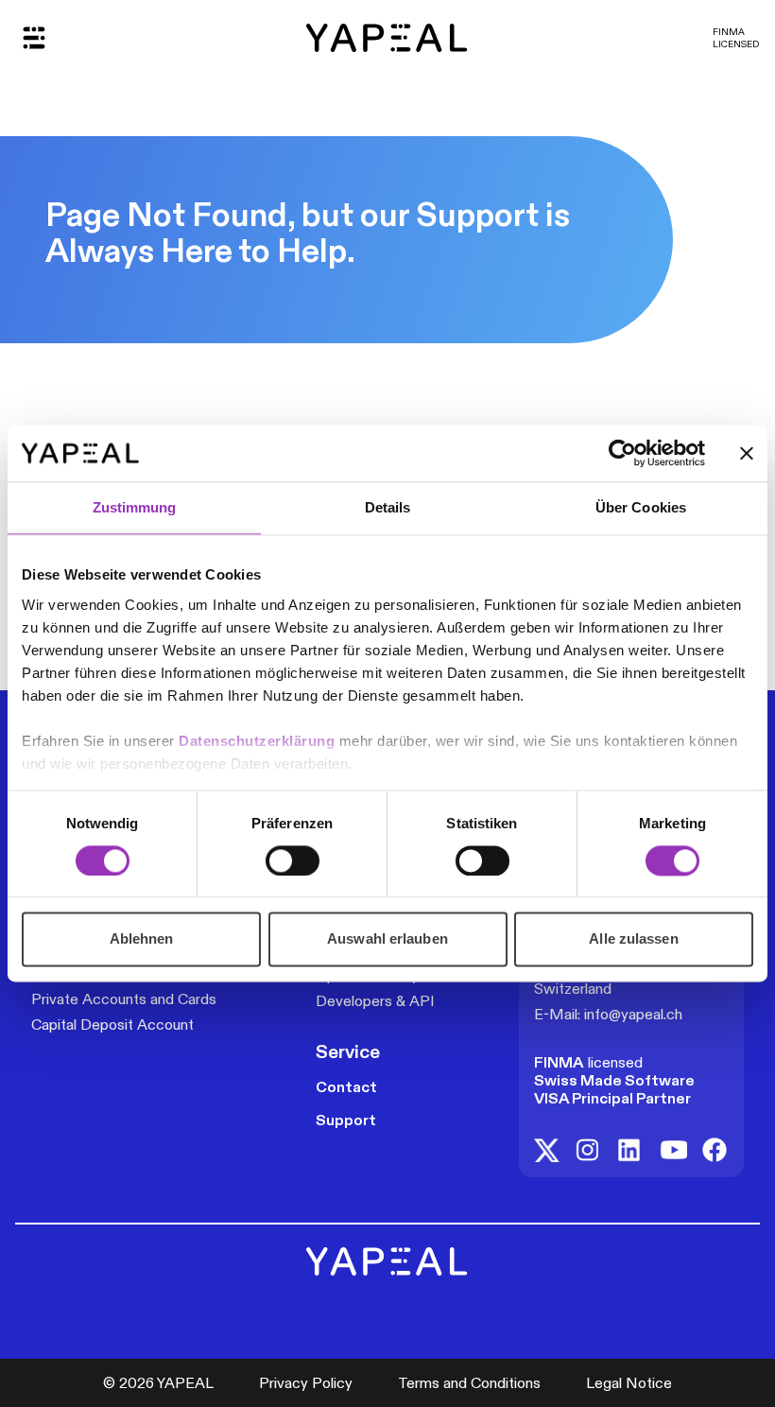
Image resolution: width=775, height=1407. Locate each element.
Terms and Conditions (469, 1383)
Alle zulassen (633, 939)
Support (346, 1120)
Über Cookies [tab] (640, 507)
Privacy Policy (306, 1383)
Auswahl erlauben (387, 939)
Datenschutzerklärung (259, 741)
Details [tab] (388, 507)
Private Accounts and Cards (123, 999)
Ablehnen (142, 939)
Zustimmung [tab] (135, 507)
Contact (346, 1087)
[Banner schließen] (746, 453)
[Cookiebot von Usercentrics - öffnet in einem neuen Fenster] (622, 453)
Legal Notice (629, 1383)
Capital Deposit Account (112, 1025)
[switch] (292, 860)
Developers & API (375, 1001)
